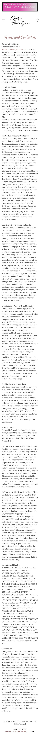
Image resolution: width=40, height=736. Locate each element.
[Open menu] (3, 20)
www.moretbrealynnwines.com (14, 49)
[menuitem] (20, 729)
